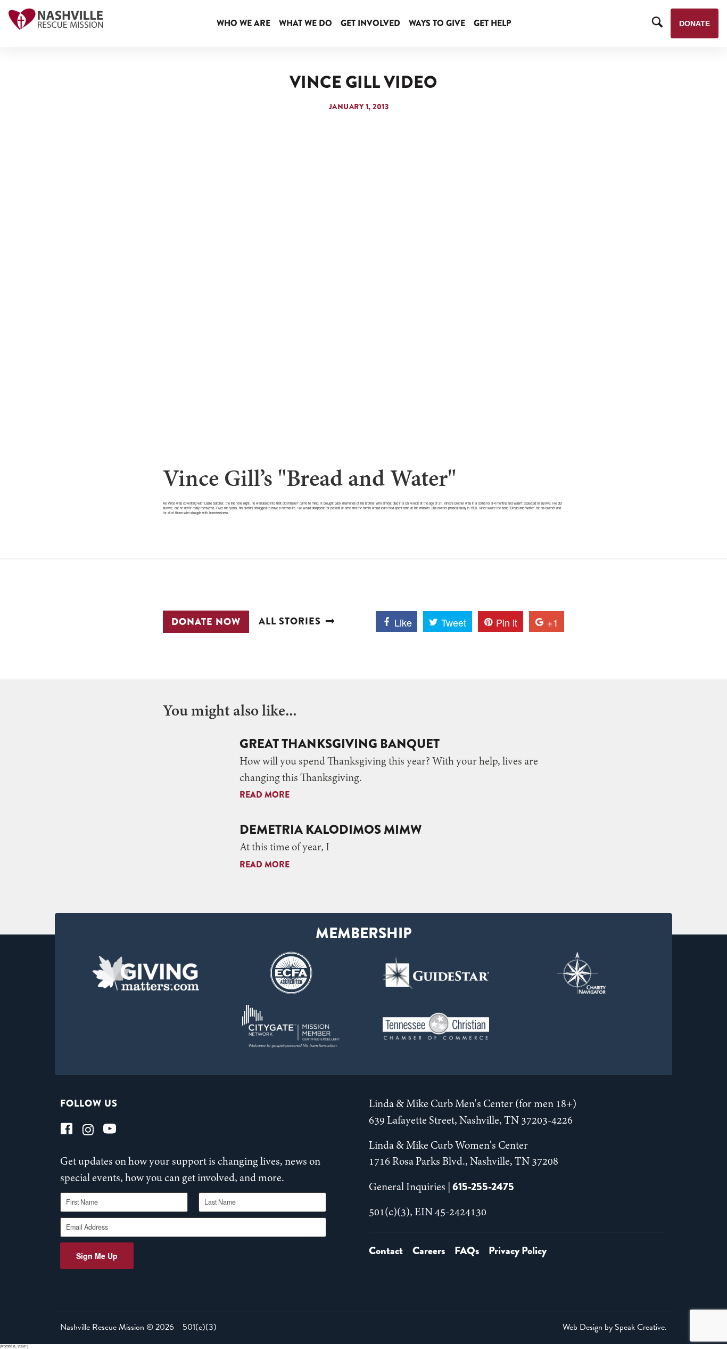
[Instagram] (88, 1128)
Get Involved (370, 23)
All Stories (290, 621)
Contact (386, 1250)
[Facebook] (66, 1128)
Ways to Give (437, 23)
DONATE (694, 23)
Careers (428, 1250)
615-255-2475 (483, 1186)
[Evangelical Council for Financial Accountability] (291, 972)
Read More (264, 795)
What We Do (305, 23)
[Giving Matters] (146, 972)
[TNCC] (436, 1026)
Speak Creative (640, 1327)
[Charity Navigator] (581, 972)
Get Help (492, 23)
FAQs (467, 1250)
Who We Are (243, 23)
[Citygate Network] (291, 1026)
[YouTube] (109, 1128)
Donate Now (206, 622)
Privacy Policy (518, 1250)
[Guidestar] (436, 972)
